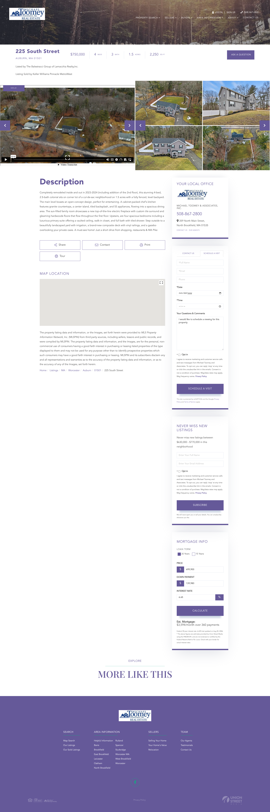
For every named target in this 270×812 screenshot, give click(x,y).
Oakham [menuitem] (98, 763)
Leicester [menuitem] (98, 759)
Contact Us (182, 230)
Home (43, 370)
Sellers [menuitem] (169, 18)
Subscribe (200, 505)
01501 (97, 370)
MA (63, 370)
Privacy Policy (201, 376)
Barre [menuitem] (96, 745)
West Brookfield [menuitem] (123, 759)
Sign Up (231, 13)
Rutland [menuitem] (119, 741)
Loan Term (184, 549)
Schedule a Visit (212, 253)
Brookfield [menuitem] (99, 750)
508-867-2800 (189, 214)
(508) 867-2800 (250, 12)
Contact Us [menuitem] (250, 18)
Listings (54, 370)
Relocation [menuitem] (153, 750)
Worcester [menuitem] (120, 763)
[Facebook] (135, 782)
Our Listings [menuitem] (69, 745)
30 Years (185, 554)
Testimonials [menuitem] (187, 745)
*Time (179, 300)
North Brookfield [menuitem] (102, 768)
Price (180, 563)
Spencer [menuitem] (119, 745)
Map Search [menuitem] (69, 741)
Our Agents (194, 230)
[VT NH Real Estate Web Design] (232, 800)
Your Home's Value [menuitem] (157, 745)
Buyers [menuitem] (185, 18)
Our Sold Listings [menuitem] (71, 750)
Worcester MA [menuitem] (122, 754)
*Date (179, 287)
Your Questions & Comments (191, 314)
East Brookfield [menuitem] (101, 754)
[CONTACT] (240, 55)
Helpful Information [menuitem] (103, 741)
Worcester (74, 370)
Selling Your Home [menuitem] (157, 741)
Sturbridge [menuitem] (120, 750)
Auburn (87, 370)
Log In (218, 13)
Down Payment (185, 577)
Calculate (200, 611)
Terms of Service (190, 402)
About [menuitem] (232, 18)
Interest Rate (184, 591)
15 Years (200, 554)
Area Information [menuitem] (209, 18)
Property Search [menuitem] (147, 18)
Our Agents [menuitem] (186, 741)
